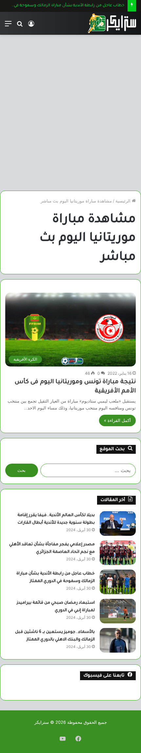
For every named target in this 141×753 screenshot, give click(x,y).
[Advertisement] (70, 115)
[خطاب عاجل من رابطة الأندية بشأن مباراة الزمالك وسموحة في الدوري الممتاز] (118, 582)
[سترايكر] (112, 23)
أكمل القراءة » (117, 420)
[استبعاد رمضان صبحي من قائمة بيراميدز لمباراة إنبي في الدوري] (118, 611)
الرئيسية (123, 200)
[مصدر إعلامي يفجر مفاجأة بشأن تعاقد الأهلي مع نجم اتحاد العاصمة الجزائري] (118, 552)
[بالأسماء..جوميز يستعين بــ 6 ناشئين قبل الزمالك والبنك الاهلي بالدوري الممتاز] (118, 640)
